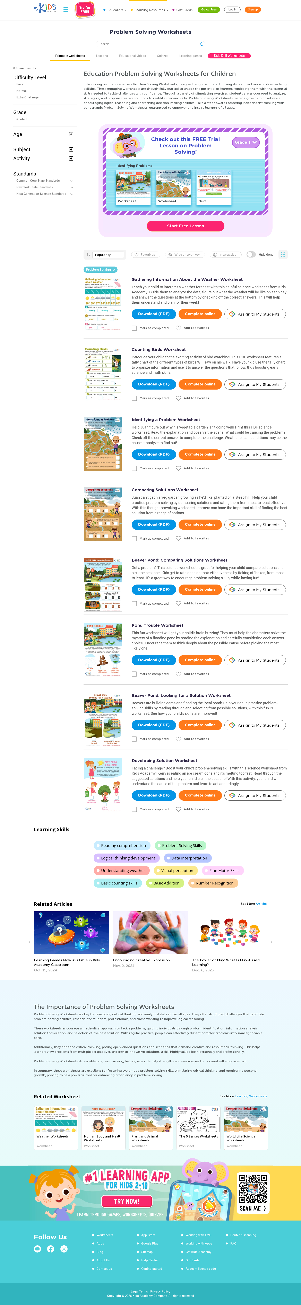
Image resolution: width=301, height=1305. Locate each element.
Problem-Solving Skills (182, 845)
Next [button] (271, 942)
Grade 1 (21, 119)
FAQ (233, 1243)
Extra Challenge (27, 97)
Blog (100, 1252)
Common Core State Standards (38, 180)
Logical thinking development (128, 858)
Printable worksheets (70, 56)
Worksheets (105, 1235)
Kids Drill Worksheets (229, 55)
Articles (261, 904)
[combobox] (108, 255)
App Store (148, 1235)
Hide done (266, 254)
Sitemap (147, 1252)
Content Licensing (243, 1235)
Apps (100, 1243)
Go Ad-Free (209, 9)
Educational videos (132, 56)
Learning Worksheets (251, 1096)
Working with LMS (198, 1235)
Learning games (190, 56)
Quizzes (162, 56)
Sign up (253, 9)
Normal (21, 91)
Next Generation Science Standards (41, 193)
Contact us (104, 1268)
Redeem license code (201, 1268)
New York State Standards (34, 187)
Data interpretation (189, 858)
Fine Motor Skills (224, 870)
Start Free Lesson (185, 225)
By (88, 254)
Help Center (149, 1260)
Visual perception (177, 870)
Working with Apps (199, 1243)
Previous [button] (30, 942)
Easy (19, 84)
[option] (71, 941)
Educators (114, 10)
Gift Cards (183, 10)
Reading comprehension (123, 845)
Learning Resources (149, 10)
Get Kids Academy (199, 1252)
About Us (103, 1260)
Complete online (200, 314)
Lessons (102, 56)
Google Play (149, 1243)
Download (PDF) (154, 314)
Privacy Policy (160, 1291)
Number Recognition (215, 883)
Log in (232, 9)
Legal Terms (139, 1291)
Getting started (151, 1268)
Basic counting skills (119, 883)
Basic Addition (167, 883)
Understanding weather (123, 870)
